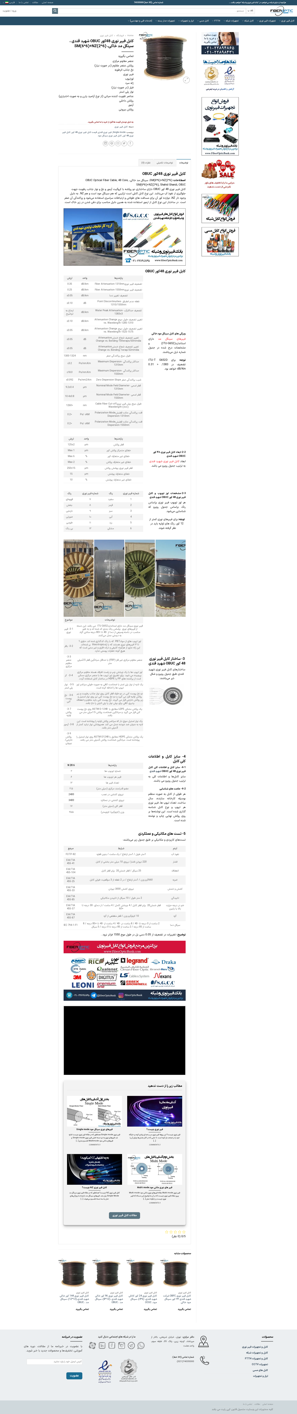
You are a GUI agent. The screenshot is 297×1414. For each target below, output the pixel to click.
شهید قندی (155, 771)
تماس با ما (24, 2)
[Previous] (190, 1287)
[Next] (58, 1287)
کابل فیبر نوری (287, 20)
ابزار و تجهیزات (187, 20)
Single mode (119, 132)
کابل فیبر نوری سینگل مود (110, 135)
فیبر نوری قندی (105, 132)
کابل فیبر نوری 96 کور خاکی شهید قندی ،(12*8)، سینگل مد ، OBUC (109, 1299)
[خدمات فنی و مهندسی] (141, 20)
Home (130, 35)
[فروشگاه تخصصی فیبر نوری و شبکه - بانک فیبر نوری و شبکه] (277, 11)
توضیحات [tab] (183, 162)
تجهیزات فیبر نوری (267, 20)
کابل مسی (204, 20)
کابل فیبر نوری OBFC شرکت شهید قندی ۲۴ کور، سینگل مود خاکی (177, 1299)
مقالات (35, 2)
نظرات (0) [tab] (146, 162)
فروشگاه (120, 35)
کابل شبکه (249, 20)
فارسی (12, 2)
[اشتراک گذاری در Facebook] (130, 143)
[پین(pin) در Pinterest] (112, 143)
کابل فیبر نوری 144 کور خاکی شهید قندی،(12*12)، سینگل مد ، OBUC (74, 1299)
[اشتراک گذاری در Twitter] (124, 143)
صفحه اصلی (47, 2)
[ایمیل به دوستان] (118, 143)
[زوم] (186, 80)
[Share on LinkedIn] (105, 143)
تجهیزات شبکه (232, 20)
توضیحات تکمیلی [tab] (165, 162)
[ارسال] (55, 11)
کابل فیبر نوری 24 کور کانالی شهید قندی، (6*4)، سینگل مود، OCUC (143, 1299)
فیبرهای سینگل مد (172, 339)
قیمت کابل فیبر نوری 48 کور (84, 132)
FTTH (217, 20)
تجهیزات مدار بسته (166, 20)
